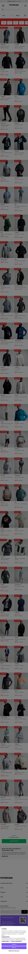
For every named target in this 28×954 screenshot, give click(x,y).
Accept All (14, 944)
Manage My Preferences (14, 950)
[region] (14, 940)
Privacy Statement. (16, 941)
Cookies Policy (5, 936)
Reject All (14, 947)
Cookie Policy (5, 941)
